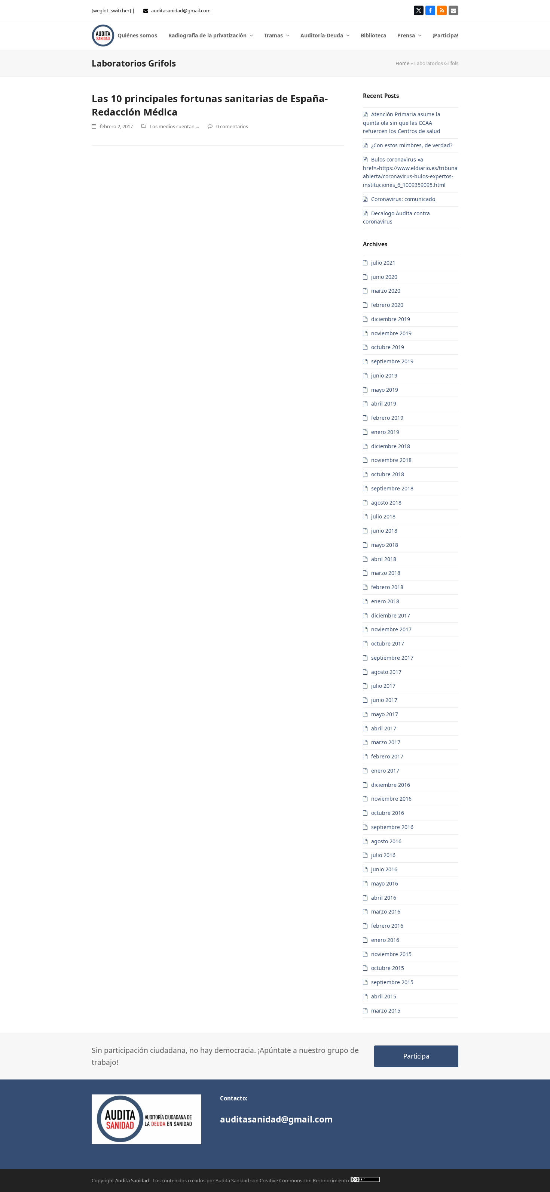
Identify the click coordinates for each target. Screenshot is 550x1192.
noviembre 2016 (391, 798)
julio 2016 (383, 855)
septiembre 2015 (392, 982)
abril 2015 (383, 996)
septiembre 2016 (392, 827)
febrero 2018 (387, 587)
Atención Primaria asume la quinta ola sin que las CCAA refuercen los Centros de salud (401, 123)
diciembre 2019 (390, 319)
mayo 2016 (384, 883)
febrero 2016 (387, 925)
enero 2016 (385, 939)
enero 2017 (385, 770)
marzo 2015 (385, 1010)
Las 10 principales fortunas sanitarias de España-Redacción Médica (210, 105)
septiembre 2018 (392, 488)
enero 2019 (385, 431)
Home (402, 63)
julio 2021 (383, 262)
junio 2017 (384, 699)
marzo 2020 (385, 290)
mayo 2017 (384, 714)
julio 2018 (383, 516)
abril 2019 (383, 403)
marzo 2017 (385, 742)
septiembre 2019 (392, 361)
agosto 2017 (386, 671)
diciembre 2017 (390, 615)
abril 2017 (383, 728)
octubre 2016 (387, 812)
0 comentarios (232, 126)
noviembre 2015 (391, 954)
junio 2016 (384, 869)
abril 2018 (383, 559)
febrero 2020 (387, 304)
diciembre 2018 (390, 446)
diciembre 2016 (390, 784)
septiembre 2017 (392, 657)
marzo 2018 (385, 572)
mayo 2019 (384, 389)
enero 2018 (385, 601)
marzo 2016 (385, 911)
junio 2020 (384, 276)
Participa (416, 1056)
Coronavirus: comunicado (403, 199)
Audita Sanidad (132, 1180)
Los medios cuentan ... (174, 126)
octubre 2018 (387, 474)
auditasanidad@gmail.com (181, 10)
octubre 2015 (387, 967)
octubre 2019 (387, 347)
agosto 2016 (386, 841)
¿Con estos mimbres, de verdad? (411, 145)
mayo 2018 (384, 544)
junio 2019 (384, 375)
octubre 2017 (387, 643)
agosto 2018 (386, 502)
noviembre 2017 (391, 629)
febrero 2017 (387, 756)
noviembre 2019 (391, 333)
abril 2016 (383, 897)
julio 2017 (383, 685)
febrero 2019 (387, 417)
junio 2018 (384, 530)
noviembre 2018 (391, 459)
